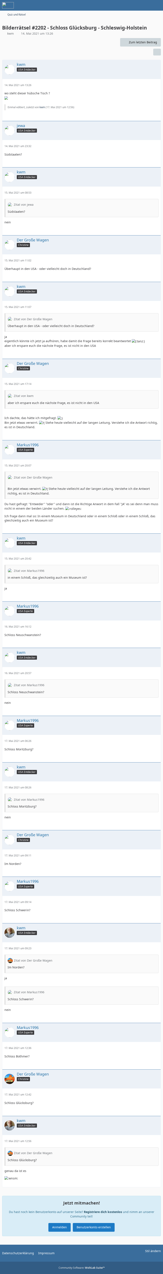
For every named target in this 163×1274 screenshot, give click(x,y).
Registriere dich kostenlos (103, 1212)
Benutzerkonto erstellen (94, 1227)
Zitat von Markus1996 (29, 571)
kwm (10, 33)
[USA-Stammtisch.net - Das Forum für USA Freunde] (8, 5)
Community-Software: (82, 1268)
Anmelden (59, 1227)
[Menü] (157, 5)
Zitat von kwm (24, 396)
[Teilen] (157, 52)
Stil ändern (153, 1251)
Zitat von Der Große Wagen (33, 319)
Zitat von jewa (24, 205)
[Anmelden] (147, 5)
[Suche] (136, 5)
